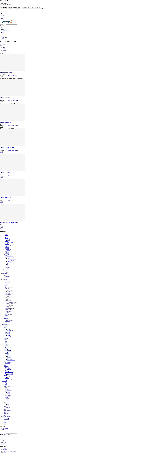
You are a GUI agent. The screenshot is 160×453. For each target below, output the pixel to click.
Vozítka (5, 394)
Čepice (6, 383)
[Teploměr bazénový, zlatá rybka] (12, 170)
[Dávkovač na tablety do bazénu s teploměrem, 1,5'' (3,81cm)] (12, 220)
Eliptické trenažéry (7, 332)
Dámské (8, 354)
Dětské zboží (4, 385)
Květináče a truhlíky (8, 309)
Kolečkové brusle (7, 348)
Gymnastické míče (7, 333)
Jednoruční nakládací (10, 330)
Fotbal (6, 341)
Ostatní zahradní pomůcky (8, 300)
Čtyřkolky (8, 399)
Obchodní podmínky (4, 14)
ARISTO (8, 258)
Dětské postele (7, 371)
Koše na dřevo (9, 281)
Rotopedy (6, 338)
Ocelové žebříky (9, 295)
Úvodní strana (4, 28)
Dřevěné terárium (7, 271)
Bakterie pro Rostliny (6, 415)
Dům (4, 421)
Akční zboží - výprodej (5, 418)
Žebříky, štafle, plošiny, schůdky (9, 294)
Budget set (6, 238)
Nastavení (2, 3)
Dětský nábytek (6, 366)
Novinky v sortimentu (5, 428)
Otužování (5, 323)
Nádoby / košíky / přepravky (9, 287)
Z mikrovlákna (9, 376)
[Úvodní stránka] (6, 23)
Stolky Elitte (7, 252)
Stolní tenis (6, 342)
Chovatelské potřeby (5, 273)
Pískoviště (8, 393)
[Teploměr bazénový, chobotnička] (12, 145)
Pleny (4, 401)
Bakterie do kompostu (6, 413)
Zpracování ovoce (7, 299)
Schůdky (8, 296)
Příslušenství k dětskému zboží (8, 386)
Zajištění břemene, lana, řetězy (13, 302)
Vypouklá (6, 235)
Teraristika (3, 269)
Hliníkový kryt (9, 239)
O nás (3, 15)
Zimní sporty (5, 352)
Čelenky (6, 382)
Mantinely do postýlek (10, 374)
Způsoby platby (4, 442)
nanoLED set (7, 244)
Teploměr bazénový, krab (5, 122)
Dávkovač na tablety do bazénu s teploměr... (9, 222)
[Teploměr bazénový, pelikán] (12, 70)
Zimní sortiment (7, 288)
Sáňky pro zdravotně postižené (11, 360)
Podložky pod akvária (8, 268)
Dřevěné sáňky (9, 357)
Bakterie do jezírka (6, 406)
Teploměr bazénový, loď (5, 197)
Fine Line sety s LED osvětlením (11, 242)
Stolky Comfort (7, 247)
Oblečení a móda (4, 381)
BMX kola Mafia (7, 363)
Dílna (4, 317)
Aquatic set (6, 237)
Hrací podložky (6, 400)
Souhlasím (5, 3)
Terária (5, 270)
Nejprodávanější (4, 430)
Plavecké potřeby (7, 350)
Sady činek (8, 329)
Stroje (6, 310)
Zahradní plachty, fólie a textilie (9, 308)
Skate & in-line (6, 347)
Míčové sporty (6, 339)
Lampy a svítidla (7, 313)
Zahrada (5, 422)
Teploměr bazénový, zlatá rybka (7, 172)
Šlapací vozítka (7, 398)
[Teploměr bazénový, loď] (12, 195)
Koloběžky (8, 396)
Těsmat (1, 45)
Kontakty (3, 444)
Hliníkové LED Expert (12, 262)
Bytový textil (5, 375)
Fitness (5, 327)
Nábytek (3, 364)
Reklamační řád (4, 29)
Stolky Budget (7, 246)
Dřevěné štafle (9, 297)
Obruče (10, 336)
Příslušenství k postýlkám (8, 373)
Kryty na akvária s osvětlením (9, 257)
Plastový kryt (8, 240)
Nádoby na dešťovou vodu (8, 314)
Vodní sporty (5, 349)
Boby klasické (9, 355)
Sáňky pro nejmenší (9, 359)
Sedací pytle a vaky (6, 380)
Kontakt (3, 32)
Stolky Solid (7, 248)
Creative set (6, 241)
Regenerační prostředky (7, 346)
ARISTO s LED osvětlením (12, 259)
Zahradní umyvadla (7, 293)
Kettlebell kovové (11, 331)
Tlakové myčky (9, 311)
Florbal (6, 340)
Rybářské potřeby (6, 275)
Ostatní (8, 335)
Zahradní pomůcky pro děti (8, 316)
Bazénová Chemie (7, 321)
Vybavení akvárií (6, 254)
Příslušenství (7, 319)
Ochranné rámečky (7, 267)
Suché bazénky (7, 370)
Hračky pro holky (9, 390)
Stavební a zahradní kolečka (5, 324)
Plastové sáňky (9, 358)
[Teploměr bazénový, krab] (12, 120)
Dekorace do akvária (8, 255)
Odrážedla (6, 397)
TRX (7, 337)
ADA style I (8, 250)
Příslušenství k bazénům (10, 320)
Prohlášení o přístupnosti (4, 451)
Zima (4, 424)
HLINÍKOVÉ (9, 261)
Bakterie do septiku (6, 409)
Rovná (6, 234)
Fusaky (6, 403)
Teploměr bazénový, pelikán (6, 72)
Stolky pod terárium (6, 272)
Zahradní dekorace (9, 290)
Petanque (6, 343)
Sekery (8, 307)
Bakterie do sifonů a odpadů (7, 412)
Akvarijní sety (6, 236)
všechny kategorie (2, 229)
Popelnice (6, 315)
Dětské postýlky (7, 368)
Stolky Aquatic (7, 251)
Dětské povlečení (9, 379)
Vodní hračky (9, 351)
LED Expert (8, 263)
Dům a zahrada (4, 279)
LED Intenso (8, 264)
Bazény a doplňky (6, 318)
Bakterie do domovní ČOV (7, 410)
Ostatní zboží (7, 378)
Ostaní (8, 301)
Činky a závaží (7, 328)
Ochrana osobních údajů (11, 451)
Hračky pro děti (7, 389)
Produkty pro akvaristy (5, 429)
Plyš (7, 377)
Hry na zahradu (7, 391)
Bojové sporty (6, 325)
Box (5, 326)
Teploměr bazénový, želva (5, 97)
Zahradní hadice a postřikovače (11, 303)
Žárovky (6, 284)
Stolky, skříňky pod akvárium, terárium (9, 245)
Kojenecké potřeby (6, 402)
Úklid (6, 285)
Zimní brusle (7, 353)
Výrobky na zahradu (4, 427)
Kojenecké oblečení (8, 405)
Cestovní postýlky (9, 369)
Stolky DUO (7, 253)
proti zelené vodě (7, 407)
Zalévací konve (11, 305)
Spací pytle (6, 345)
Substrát (8, 266)
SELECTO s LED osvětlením (13, 260)
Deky (6, 387)
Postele (5, 365)
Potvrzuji (1, 9)
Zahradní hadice (11, 304)
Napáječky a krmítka (6, 278)
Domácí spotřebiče (7, 282)
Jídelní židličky (7, 367)
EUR (2, 18)
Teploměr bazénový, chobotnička (7, 147)
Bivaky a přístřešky (7, 276)
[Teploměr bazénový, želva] (12, 95)
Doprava (3, 31)
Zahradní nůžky (9, 306)
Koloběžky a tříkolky (8, 395)
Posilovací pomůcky (8, 334)
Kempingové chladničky (10, 291)
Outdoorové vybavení (7, 344)
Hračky (5, 388)
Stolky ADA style (7, 249)
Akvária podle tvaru (6, 233)
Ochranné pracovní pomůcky (6, 416)
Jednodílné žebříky (9, 298)
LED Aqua (8, 265)
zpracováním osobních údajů (8, 434)
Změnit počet (2, 75)
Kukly (6, 384)
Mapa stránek (16, 451)
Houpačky (8, 392)
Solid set (6, 243)
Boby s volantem (9, 356)
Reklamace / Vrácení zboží (5, 30)
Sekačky (8, 312)
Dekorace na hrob (6, 322)
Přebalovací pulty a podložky (9, 372)
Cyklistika (5, 361)
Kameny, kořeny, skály (10, 256)
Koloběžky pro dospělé (8, 362)
